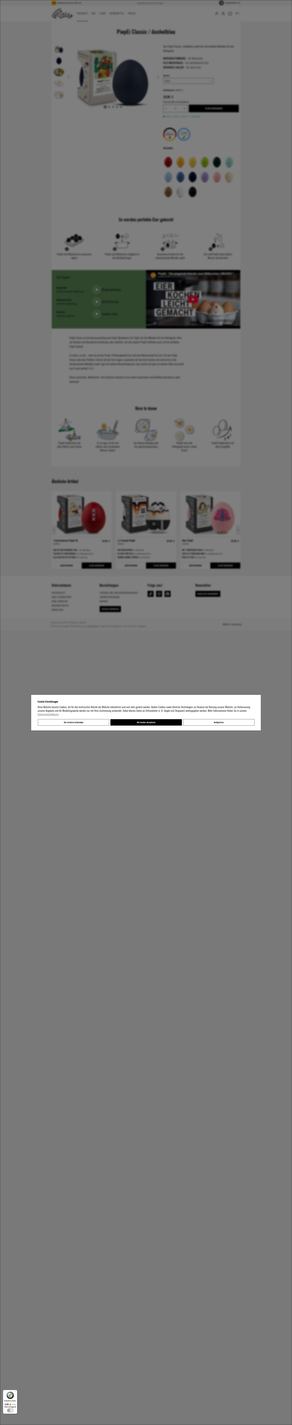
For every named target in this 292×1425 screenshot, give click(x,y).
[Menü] (15, 1392)
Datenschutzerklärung (48, 714)
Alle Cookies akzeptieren (146, 722)
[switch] (10, 1410)
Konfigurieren (219, 722)
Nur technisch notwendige (73, 722)
